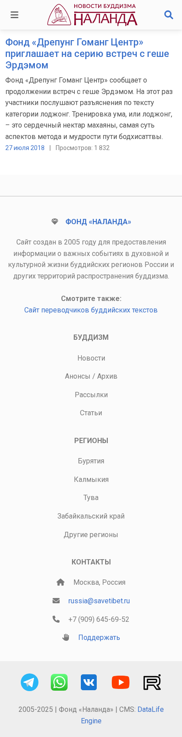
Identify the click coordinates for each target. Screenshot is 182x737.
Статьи (91, 413)
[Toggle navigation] (14, 15)
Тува (91, 497)
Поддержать (99, 637)
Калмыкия (91, 479)
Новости (91, 358)
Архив (107, 376)
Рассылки (91, 395)
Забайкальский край (91, 516)
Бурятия (91, 461)
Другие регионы (91, 534)
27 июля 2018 (25, 147)
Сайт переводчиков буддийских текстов (91, 310)
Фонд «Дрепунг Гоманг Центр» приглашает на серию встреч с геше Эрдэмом (87, 54)
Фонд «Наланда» (98, 222)
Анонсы (78, 376)
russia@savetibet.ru (99, 601)
